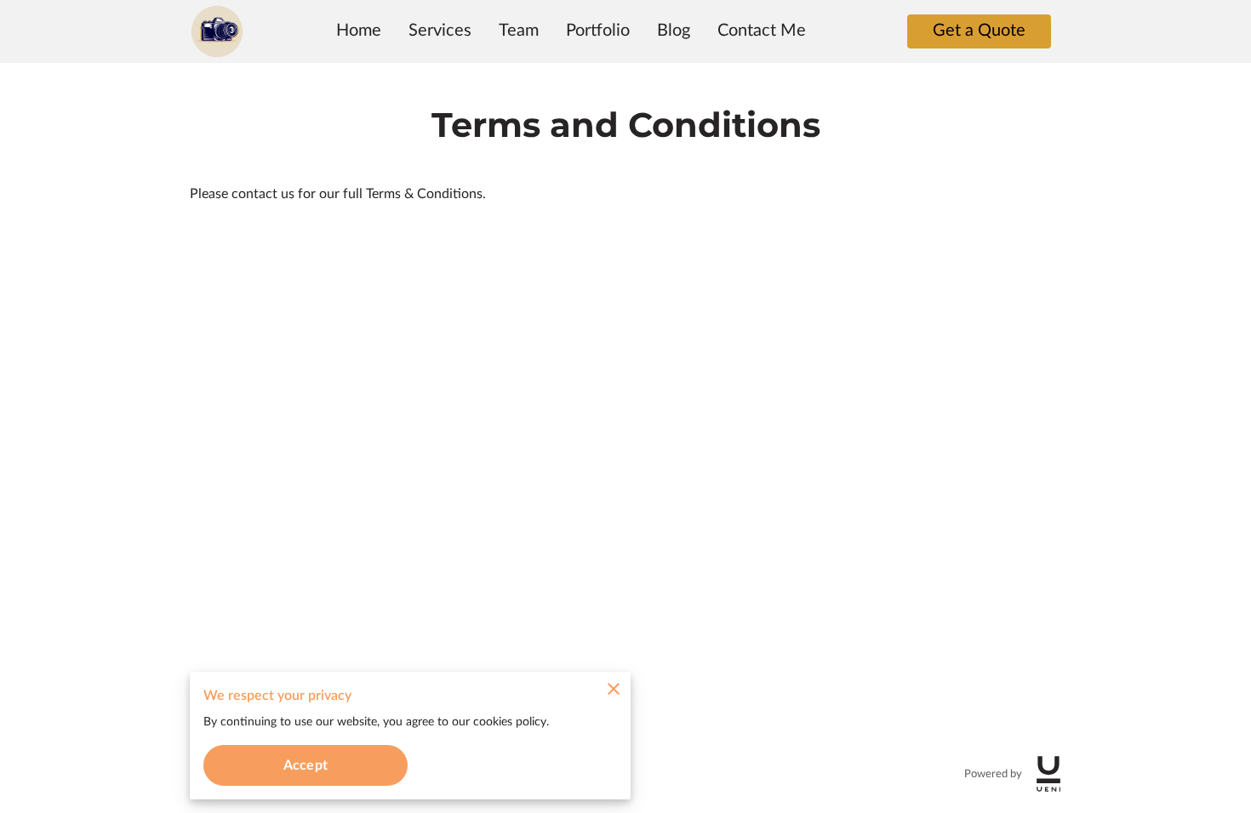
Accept (305, 765)
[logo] (1048, 773)
